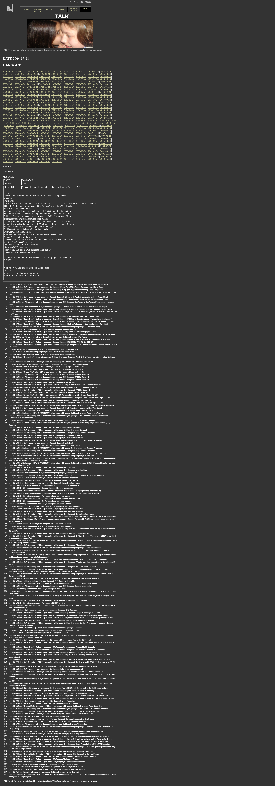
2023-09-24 (105, 79)
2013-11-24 (8, 115)
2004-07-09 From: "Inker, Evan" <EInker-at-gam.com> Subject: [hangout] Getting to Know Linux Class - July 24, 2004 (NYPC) (59, 659)
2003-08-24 (69, 148)
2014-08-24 (8, 112)
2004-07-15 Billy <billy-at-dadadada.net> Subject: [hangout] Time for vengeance (41, 488)
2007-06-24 (57, 136)
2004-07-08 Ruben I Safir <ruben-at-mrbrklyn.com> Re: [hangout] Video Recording (42, 701)
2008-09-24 (93, 130)
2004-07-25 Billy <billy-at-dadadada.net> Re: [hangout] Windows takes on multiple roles (44, 349)
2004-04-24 (81, 146)
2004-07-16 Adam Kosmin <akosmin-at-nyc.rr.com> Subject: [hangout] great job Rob (43, 473)
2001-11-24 (105, 154)
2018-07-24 (93, 97)
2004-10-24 (8, 146)
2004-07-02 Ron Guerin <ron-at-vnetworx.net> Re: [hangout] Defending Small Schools (43, 764)
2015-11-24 (44, 107)
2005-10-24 (81, 141)
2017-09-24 (105, 100)
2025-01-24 (20, 76)
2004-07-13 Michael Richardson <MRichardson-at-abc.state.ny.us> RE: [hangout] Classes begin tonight (50, 586)
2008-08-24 (105, 130)
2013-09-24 (32, 115)
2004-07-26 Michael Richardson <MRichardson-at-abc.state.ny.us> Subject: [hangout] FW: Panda (48, 337)
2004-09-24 (20, 146)
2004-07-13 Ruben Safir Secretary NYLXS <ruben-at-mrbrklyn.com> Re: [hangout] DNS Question (48, 600)
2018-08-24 (81, 97)
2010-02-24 (106, 125)
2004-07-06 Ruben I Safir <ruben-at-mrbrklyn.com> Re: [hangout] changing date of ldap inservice (48, 734)
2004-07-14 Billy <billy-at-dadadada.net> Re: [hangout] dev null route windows (40, 526)
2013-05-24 (81, 115)
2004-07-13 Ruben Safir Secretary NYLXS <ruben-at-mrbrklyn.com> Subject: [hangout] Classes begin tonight (53, 584)
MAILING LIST (85, 9)
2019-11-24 (8, 94)
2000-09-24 (56, 159)
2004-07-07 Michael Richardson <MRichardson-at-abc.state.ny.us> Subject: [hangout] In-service (48, 724)
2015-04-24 (20, 110)
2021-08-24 (81, 87)
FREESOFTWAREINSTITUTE (38, 9)
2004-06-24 (57, 146)
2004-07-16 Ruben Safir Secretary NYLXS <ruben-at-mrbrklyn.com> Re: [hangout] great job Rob (48, 470)
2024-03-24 (32, 79)
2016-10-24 (20, 105)
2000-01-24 (44, 161)
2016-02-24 (8, 107)
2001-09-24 (20, 156)
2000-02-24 (32, 161)
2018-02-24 (44, 100)
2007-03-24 (93, 136)
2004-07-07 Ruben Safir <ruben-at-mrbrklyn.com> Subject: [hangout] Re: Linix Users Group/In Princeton (51, 714)
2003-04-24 (8, 151)
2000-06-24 (93, 159)
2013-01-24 (20, 118)
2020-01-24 (93, 92)
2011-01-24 (87, 123)
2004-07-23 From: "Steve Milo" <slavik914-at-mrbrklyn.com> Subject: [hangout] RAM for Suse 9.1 (48, 393)
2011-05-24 (39, 123)
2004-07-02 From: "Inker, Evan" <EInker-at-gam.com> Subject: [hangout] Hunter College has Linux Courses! (53, 757)
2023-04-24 (57, 81)
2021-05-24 (8, 89)
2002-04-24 (44, 154)
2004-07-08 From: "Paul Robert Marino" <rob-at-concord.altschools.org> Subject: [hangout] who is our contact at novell (57, 693)
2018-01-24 (57, 100)
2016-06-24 (69, 105)
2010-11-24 (111, 123)
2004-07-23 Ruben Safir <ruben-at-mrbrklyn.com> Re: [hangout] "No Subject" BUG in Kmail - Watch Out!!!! (52, 362)
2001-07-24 (44, 156)
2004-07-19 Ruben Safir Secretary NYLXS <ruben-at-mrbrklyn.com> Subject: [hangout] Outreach (48, 430)
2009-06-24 (93, 128)
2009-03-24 (20, 130)
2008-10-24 (81, 130)
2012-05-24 (8, 120)
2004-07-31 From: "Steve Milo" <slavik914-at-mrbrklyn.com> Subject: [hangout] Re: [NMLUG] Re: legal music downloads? (58, 285)
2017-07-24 (20, 102)
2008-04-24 (44, 133)
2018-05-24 (8, 100)
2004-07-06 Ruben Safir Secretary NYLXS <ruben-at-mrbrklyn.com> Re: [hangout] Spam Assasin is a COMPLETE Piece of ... (59, 742)
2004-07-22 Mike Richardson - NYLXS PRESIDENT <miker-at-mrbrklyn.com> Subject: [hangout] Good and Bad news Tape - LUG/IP (61, 405)
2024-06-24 (105, 76)
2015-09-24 (69, 107)
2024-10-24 (56, 76)
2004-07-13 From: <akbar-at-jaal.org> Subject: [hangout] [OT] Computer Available (42, 581)
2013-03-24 (105, 115)
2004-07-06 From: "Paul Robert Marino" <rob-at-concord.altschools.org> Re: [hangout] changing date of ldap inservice (57, 731)
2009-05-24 (105, 128)
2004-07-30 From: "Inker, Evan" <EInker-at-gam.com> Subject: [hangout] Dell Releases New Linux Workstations (54, 316)
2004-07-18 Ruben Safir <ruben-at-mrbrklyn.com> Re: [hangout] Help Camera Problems (44, 446)
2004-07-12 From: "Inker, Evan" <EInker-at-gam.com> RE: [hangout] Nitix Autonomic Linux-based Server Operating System (59, 615)
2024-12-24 (32, 76)
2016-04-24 (93, 105)
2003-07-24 (81, 148)
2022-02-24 (8, 87)
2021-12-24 (32, 87)
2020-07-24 (20, 92)
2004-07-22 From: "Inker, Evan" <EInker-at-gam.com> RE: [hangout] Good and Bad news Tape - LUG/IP (50, 400)
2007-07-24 (44, 136)
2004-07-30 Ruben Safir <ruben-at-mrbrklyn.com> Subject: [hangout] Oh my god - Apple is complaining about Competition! (58, 297)
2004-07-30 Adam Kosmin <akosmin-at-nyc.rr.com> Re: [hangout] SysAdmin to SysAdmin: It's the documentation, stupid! (58, 307)
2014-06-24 (32, 112)
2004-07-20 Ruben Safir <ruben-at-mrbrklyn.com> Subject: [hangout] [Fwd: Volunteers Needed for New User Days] (55, 408)
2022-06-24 (69, 84)
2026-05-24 (44, 71)
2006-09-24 (56, 138)
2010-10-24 (9, 125)
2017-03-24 (69, 102)
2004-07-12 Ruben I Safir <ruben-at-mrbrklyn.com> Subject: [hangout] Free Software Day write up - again (51, 620)
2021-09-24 (69, 87)
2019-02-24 (8, 97)
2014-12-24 (69, 110)
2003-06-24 (93, 148)
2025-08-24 (44, 74)
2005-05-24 (32, 143)
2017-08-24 (8, 102)
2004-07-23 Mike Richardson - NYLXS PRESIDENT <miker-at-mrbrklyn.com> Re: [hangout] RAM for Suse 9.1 (53, 387)
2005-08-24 (105, 141)
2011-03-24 (63, 123)
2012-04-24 (20, 120)
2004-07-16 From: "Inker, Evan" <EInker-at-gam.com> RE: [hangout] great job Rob (42, 468)
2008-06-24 (20, 133)
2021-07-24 (93, 87)
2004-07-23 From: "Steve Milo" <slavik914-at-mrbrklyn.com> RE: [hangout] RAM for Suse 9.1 (46, 367)
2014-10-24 (93, 110)
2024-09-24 (69, 76)
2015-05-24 (8, 110)
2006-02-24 (32, 141)
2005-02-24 (69, 143)
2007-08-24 (32, 136)
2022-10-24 (20, 84)
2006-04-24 (8, 141)
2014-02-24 (81, 112)
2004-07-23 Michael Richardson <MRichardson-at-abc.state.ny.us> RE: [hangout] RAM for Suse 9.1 (49, 375)
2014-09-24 (105, 110)
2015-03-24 (32, 110)
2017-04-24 (57, 102)
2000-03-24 (20, 161)
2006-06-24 (93, 138)
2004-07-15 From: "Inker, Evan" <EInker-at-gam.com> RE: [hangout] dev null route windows (46, 509)
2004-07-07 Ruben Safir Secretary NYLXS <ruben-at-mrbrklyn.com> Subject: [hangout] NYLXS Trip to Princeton (54, 711)
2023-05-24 (44, 81)
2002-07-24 (8, 154)
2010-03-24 (94, 125)
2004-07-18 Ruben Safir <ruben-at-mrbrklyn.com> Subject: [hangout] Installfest (41, 443)
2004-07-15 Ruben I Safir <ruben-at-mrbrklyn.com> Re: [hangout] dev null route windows (44, 483)
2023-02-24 (81, 81)
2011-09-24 (105, 120)
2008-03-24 (57, 133)
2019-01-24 (20, 97)
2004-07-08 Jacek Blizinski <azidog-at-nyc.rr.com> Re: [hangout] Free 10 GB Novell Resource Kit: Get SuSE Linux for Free (58, 688)
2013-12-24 (105, 112)
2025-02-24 (8, 76)
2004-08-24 (32, 146)
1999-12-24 (57, 161)
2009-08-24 (69, 128)
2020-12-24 (69, 89)
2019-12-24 (105, 92)
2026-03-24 (69, 71)
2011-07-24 (15, 123)
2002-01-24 (81, 154)
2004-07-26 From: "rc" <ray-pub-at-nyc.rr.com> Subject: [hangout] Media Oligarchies (43, 329)
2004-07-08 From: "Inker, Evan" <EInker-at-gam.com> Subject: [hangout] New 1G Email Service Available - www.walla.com (58, 696)
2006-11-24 (32, 138)
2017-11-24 (81, 100)
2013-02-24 (8, 118)
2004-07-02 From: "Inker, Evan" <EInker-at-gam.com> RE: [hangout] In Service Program (44, 759)
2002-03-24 (57, 154)
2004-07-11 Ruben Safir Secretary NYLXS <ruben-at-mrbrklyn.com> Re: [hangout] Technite (45, 628)
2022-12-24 (105, 81)
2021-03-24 (32, 89)
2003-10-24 (44, 148)
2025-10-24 (20, 74)
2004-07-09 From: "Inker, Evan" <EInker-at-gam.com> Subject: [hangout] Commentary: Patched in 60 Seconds (53, 652)
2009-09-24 (56, 128)
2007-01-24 (8, 138)
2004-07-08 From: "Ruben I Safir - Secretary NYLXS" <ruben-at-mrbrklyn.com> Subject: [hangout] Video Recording (55, 706)
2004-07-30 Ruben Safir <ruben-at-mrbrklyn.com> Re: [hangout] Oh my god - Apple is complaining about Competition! (56, 290)
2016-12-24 (105, 102)
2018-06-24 (105, 97)
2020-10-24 (93, 89)
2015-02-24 (44, 110)
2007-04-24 (81, 136)
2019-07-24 (56, 94)
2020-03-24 (69, 92)
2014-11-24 (81, 110)
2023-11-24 (81, 79)
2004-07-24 (44, 146)
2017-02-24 (81, 102)
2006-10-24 (44, 138)
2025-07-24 (56, 74)
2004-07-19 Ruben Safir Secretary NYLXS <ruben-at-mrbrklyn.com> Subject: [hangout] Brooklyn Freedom (52, 420)
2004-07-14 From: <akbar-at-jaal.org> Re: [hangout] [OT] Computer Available (40, 524)
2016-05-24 (81, 105)
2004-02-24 (105, 146)
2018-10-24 (56, 97)
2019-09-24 (32, 94)
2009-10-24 (44, 128)
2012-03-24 (32, 120)
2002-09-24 (93, 151)
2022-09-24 (32, 84)
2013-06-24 (69, 115)
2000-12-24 (20, 159)
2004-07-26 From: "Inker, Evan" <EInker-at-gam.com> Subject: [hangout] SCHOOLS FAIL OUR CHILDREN (51, 342)
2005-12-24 (57, 141)
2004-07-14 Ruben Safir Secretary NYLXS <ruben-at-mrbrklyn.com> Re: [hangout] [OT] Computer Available (52, 567)
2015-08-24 (81, 107)
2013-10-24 (20, 115)
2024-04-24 (20, 79)
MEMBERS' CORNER (74, 9)
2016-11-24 (8, 105)
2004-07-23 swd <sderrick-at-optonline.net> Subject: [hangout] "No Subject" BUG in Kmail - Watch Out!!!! (51, 364)
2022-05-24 (81, 84)
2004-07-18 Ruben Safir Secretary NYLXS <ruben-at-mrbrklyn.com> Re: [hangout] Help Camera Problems (52, 451)
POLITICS (49, 9)
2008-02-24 (69, 133)
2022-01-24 (20, 87)
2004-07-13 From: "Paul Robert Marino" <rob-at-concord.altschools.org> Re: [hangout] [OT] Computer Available (54, 578)
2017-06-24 (32, 102)
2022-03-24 (105, 84)
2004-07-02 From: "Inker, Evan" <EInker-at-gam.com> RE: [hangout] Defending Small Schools (47, 762)
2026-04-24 (57, 71)
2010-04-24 (82, 125)
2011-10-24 (93, 120)
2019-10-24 (20, 94)
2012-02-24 (44, 120)
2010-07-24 (45, 125)
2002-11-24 (69, 151)
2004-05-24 (69, 146)
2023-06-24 (32, 81)
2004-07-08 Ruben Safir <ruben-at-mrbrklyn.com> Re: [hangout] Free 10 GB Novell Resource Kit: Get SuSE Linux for (56, 672)
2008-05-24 (32, 133)
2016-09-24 (32, 105)
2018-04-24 (20, 100)
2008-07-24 (8, 133)
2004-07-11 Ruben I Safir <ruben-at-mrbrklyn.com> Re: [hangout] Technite (39, 633)
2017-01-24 (93, 102)
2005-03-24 (57, 143)
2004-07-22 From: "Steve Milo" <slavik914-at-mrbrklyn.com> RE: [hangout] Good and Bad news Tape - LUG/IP (53, 395)
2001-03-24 (93, 156)
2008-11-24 (69, 130)
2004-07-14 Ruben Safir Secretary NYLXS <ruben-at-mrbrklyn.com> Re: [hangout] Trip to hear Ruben (50, 545)
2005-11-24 (69, 141)
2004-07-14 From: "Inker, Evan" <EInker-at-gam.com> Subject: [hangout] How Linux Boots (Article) (49, 533)
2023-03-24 (69, 81)
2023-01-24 (93, 81)
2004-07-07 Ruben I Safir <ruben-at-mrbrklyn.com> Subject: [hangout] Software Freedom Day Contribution (52, 719)
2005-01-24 (81, 143)
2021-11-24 (44, 87)
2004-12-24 (93, 143)
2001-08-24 (32, 156)
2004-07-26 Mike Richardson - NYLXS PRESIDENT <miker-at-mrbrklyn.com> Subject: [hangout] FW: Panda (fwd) (54, 327)
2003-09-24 (56, 148)
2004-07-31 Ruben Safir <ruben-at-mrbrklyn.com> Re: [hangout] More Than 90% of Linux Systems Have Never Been (56, 287)
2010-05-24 (70, 125)
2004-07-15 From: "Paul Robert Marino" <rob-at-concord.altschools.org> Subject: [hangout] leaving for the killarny (55, 491)
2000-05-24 (105, 159)
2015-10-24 (56, 107)
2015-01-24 (57, 110)
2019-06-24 (69, 94)
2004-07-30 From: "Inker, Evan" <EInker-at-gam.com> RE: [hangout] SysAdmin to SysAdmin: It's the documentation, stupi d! (59, 300)
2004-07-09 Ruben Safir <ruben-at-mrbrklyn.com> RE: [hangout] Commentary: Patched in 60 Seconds (50, 640)
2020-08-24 (8, 92)
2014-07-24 (20, 112)
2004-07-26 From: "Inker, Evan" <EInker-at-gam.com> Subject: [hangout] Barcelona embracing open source (52, 332)
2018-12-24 (32, 97)
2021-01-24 (57, 89)
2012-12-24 (32, 118)
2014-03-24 (69, 112)
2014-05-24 (44, 112)
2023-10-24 (93, 79)
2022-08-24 (44, 84)
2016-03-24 (105, 105)
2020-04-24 (57, 92)
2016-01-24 (20, 107)
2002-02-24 (69, 154)
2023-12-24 (69, 79)
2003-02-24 (32, 151)
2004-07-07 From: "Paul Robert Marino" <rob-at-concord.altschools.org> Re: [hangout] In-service (48, 722)
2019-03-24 (105, 94)
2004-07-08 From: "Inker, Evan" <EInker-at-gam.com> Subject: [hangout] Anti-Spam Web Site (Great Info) (51, 691)
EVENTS (26, 9)
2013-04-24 (93, 115)
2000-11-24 (32, 159)
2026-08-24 (8, 71)
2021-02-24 (44, 89)
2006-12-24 (20, 138)
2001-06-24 (57, 156)
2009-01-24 (44, 130)
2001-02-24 (105, 156)
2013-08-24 (44, 115)
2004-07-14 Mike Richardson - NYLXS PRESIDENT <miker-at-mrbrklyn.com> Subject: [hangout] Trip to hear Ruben (55, 548)
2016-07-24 (56, 105)
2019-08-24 (44, 94)
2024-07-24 (93, 76)
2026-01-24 (93, 71)
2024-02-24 (44, 79)
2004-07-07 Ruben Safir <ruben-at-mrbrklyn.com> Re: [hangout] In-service (39, 716)
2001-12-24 (93, 154)
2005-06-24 (20, 143)
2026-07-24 (20, 71)
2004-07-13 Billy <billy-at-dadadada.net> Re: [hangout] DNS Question (37, 589)
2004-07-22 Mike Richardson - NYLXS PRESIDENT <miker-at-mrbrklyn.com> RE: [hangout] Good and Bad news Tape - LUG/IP (59, 398)
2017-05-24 (44, 102)
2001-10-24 (8, 156)
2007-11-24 (105, 133)
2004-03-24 (93, 146)
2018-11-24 (44, 97)
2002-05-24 (32, 154)
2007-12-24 (93, 133)
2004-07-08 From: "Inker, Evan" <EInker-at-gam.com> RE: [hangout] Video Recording (43, 704)
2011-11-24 (81, 120)
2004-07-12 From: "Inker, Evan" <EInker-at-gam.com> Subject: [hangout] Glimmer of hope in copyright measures (54, 613)
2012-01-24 (57, 120)
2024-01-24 (57, 79)
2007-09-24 (20, 136)
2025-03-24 (105, 74)
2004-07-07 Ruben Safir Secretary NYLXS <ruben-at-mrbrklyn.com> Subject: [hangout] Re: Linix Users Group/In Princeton (58, 709)
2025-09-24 (32, 74)
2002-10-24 (81, 151)
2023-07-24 (20, 81)
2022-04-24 (93, 84)
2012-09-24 (69, 118)
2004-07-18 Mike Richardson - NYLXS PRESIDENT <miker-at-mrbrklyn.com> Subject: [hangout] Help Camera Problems (57, 453)
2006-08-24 (69, 138)
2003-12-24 (20, 148)
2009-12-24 (20, 128)
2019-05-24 (81, 94)
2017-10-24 (93, 100)
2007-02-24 (105, 136)
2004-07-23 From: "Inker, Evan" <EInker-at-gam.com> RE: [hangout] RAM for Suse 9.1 (43, 382)
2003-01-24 (44, 151)
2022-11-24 (8, 84)
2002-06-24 (20, 154)
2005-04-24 (44, 143)
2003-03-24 (20, 151)
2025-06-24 (69, 74)
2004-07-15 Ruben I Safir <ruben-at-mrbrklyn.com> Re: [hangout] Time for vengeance (43, 478)
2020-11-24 (81, 89)
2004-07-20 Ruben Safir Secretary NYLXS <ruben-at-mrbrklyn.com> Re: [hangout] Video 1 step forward (51, 411)
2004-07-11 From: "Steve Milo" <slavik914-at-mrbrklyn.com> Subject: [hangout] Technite (45, 630)
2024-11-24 (44, 76)
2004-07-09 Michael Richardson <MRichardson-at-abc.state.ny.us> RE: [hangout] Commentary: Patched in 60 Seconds (57, 650)
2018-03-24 (32, 100)
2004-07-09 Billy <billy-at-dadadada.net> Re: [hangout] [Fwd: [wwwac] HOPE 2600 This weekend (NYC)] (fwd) (53, 667)
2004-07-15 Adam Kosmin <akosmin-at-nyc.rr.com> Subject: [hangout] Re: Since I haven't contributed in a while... (55, 493)
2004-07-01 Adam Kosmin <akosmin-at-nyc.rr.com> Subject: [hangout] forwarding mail (44, 772)
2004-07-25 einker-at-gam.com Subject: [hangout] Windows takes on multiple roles (42, 352)
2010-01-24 (8, 128)
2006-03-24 (20, 141)
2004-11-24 (105, 143)
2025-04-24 (93, 74)
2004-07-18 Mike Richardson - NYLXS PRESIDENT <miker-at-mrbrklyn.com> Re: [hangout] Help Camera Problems (55, 440)
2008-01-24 (81, 133)
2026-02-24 (81, 71)
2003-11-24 (32, 148)
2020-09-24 (105, 89)
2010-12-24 (99, 123)
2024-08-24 (81, 76)
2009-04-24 (8, 130)
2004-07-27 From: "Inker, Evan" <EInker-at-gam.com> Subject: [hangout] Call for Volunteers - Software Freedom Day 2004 (58, 324)
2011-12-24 (69, 120)
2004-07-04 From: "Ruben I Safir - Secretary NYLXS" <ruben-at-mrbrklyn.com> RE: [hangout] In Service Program (55, 754)
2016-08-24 (44, 105)
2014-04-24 (57, 112)
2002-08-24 (105, 151)
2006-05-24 (105, 138)
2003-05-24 (105, 148)
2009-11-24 (32, 128)
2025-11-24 (8, 74)
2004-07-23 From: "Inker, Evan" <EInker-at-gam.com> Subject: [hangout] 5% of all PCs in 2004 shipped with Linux (55, 385)
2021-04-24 (20, 89)
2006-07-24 (81, 138)
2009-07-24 (81, 128)
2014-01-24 (93, 112)
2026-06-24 (32, 71)
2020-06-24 (32, 92)
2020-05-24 (44, 92)
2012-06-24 (105, 118)
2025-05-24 (81, 74)
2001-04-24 (81, 156)
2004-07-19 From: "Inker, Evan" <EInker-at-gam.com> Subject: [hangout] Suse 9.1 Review (45, 428)
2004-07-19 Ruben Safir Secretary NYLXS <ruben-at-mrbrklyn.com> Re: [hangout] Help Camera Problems (52, 433)
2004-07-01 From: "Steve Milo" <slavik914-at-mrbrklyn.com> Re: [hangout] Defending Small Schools (49, 769)
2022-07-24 (56, 84)
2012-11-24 (44, 118)
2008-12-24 (57, 130)
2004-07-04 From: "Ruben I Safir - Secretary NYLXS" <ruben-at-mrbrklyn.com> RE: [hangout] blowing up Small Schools (57, 751)
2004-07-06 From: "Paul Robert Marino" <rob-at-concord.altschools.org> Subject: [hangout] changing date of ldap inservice (59, 736)
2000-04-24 (8, 161)
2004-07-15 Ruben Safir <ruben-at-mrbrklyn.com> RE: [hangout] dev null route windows (44, 506)
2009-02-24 (32, 130)
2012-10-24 (56, 118)
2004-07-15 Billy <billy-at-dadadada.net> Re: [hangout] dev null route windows (40, 496)
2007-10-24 (8, 136)
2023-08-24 (8, 81)
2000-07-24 (81, 159)
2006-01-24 (44, 141)
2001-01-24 (8, 159)
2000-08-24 (69, 159)
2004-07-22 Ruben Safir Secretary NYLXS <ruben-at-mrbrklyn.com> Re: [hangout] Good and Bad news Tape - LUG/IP (56, 403)
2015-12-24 (32, 107)
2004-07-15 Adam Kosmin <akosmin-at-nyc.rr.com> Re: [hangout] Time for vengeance (44, 486)
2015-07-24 (93, 107)
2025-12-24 (105, 71)
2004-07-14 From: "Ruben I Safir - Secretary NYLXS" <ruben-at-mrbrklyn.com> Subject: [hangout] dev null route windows (58, 560)
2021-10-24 (56, 87)
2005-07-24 (8, 143)
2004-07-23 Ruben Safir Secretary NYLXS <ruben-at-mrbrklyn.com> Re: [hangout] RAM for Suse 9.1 (49, 390)
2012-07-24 (93, 118)
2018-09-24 (69, 97)
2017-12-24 (69, 100)
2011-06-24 (27, 123)
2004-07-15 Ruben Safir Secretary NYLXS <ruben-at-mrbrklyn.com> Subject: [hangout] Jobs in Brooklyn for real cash (56, 475)
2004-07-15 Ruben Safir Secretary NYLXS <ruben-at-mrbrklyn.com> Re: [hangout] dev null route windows (51, 514)
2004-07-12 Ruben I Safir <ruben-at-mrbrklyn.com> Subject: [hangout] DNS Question (43, 610)
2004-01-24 (8, 148)
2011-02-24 (75, 123)
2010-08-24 (33, 125)
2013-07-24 (56, 115)
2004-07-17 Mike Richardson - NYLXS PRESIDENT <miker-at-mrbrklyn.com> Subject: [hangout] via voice (51, 456)
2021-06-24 (105, 87)
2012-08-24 (81, 118)
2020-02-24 (81, 92)
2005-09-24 (93, 141)
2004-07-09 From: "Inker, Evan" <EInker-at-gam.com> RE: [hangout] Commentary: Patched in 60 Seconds (52, 647)
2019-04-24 (93, 94)
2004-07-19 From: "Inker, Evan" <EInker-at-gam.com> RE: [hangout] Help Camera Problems (46, 435)
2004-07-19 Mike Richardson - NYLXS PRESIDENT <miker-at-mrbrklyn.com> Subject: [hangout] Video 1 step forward (56, 413)
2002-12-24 (57, 151)
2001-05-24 (69, 156)
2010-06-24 (58, 125)
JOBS (62, 9)
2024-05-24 (8, 79)
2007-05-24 (69, 136)
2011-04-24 (51, 123)
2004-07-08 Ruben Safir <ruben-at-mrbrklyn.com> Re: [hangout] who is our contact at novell (46, 669)
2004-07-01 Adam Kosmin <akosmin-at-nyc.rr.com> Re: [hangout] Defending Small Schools (46, 767)
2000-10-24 (44, 159)
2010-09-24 (21, 125)
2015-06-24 (105, 107)
